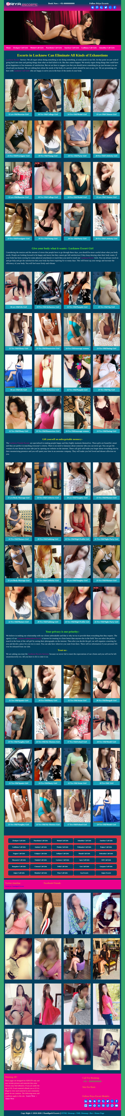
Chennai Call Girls (40, 866)
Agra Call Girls (84, 860)
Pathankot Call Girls (84, 847)
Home (8, 48)
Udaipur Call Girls (40, 853)
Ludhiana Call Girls (89, 48)
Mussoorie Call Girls (19, 860)
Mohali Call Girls (37, 48)
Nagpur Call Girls (19, 853)
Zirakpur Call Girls (20, 48)
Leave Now (30, 1096)
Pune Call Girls (62, 873)
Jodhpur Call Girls (62, 853)
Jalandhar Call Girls (107, 48)
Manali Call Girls (84, 853)
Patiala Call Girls (62, 847)
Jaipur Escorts (106, 873)
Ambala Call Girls (41, 847)
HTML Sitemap (68, 1113)
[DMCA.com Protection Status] (5, 1103)
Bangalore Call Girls (19, 866)
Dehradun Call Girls (106, 853)
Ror (91, 1113)
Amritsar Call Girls (71, 48)
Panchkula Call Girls (54, 48)
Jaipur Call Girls (19, 873)
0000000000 (95, 1081)
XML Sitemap (82, 1113)
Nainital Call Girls (41, 860)
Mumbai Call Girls (40, 873)
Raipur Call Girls (106, 847)
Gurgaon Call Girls (106, 866)
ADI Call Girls (106, 860)
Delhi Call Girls (62, 866)
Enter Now (10, 1098)
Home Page (99, 1113)
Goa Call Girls (84, 866)
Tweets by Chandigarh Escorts (14, 886)
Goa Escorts (84, 873)
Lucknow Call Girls (62, 860)
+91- (85, 1081)
